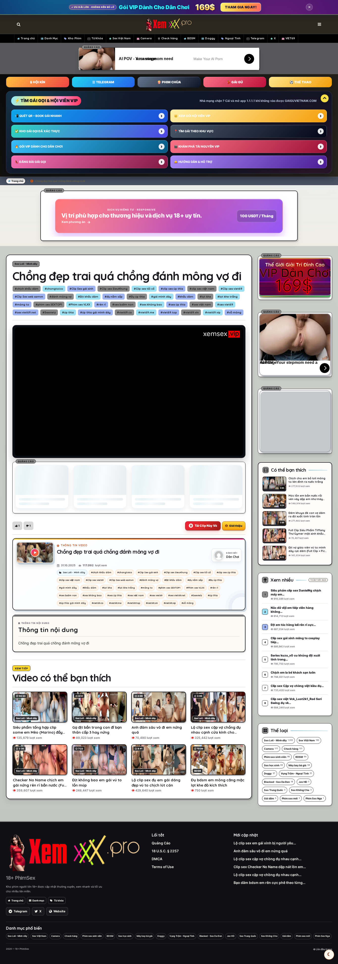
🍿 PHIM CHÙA (169, 82)
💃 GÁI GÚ (235, 82)
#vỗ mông (234, 312)
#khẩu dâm (185, 296)
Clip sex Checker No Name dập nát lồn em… (270, 867)
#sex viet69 (225, 304)
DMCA (157, 859)
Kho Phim (74, 38)
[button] (17, 526)
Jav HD (304, 781)
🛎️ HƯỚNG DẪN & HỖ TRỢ (193, 162)
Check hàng (169, 38)
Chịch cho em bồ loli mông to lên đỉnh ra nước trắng (307, 480)
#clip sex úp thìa (172, 288)
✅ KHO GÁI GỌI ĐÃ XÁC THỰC (37, 131)
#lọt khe (205, 296)
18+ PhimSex (20, 877)
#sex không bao (151, 304)
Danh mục (38, 900)
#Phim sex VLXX (79, 304)
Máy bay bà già (299, 765)
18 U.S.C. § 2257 (165, 851)
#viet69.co (124, 312)
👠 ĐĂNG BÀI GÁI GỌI (30, 162)
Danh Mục (51, 38)
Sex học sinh (273, 765)
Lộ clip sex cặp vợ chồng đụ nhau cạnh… (267, 859)
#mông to (22, 304)
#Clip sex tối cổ (144, 288)
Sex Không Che (301, 790)
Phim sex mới (291, 798)
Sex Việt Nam (122, 38)
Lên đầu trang (323, 949)
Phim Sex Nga (315, 798)
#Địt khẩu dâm (88, 296)
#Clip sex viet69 (231, 288)
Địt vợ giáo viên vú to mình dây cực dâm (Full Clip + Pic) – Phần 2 (307, 549)
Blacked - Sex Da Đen (278, 781)
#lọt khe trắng (227, 296)
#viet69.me (146, 312)
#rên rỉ (101, 304)
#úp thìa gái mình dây (95, 312)
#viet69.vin (191, 312)
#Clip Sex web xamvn (29, 296)
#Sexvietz (49, 312)
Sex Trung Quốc (274, 790)
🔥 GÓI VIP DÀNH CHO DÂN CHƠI (39, 146)
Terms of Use (163, 867)
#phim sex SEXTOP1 (49, 304)
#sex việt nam (201, 304)
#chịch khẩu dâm (26, 288)
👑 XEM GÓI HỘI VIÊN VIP (192, 116)
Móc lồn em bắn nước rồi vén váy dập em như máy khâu (306, 497)
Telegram (257, 38)
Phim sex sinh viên (277, 756)
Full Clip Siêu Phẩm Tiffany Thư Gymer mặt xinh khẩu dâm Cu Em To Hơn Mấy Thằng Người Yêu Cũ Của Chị (308, 531)
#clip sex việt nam (202, 288)
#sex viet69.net (25, 312)
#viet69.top (169, 312)
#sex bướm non (122, 304)
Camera (146, 38)
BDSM (191, 38)
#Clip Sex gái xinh (81, 288)
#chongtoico (54, 288)
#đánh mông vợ (60, 296)
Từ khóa (59, 900)
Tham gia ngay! (241, 7)
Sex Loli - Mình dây (26, 263)
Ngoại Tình (233, 38)
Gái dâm (270, 798)
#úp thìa (68, 312)
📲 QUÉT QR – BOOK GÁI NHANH (38, 116)
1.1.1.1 (251, 101)
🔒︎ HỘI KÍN (37, 82)
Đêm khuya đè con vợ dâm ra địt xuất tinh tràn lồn (307, 514)
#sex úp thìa (177, 304)
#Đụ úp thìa (137, 296)
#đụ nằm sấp (113, 296)
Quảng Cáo (161, 843)
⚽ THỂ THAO (300, 82)
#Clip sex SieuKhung (113, 288)
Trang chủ (28, 38)
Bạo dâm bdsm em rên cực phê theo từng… (269, 882)
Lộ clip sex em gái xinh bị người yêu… (265, 843)
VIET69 (290, 38)
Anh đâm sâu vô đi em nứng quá (261, 851)
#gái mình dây (161, 296)
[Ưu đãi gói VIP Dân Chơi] (295, 277)
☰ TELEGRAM (103, 82)
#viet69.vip (212, 312)
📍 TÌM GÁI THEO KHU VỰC (194, 131)
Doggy (210, 38)
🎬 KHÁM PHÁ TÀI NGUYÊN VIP (196, 146)
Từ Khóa (97, 38)
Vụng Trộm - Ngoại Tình (296, 773)
